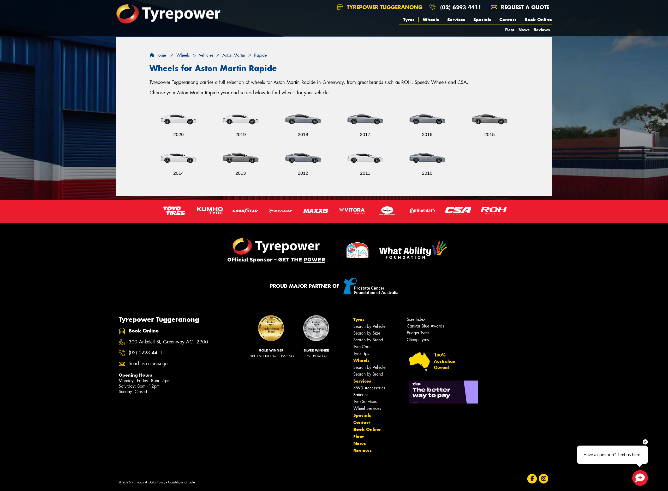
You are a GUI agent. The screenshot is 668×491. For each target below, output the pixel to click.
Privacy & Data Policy (149, 482)
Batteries (360, 395)
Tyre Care (362, 346)
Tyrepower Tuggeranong (383, 7)
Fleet (509, 29)
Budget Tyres (418, 333)
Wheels (431, 19)
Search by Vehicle (369, 326)
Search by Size (366, 333)
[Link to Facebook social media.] (532, 478)
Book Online (538, 19)
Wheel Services (367, 408)
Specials (482, 19)
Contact (507, 19)
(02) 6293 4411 (460, 7)
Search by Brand (368, 340)
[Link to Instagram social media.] (543, 478)
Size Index (416, 319)
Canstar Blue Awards (425, 326)
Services (456, 19)
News (523, 29)
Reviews (542, 29)
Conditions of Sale (181, 482)
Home (160, 55)
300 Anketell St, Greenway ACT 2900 (168, 342)
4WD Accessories (369, 388)
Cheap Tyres (418, 339)
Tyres (408, 19)
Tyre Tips (361, 353)
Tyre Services (365, 401)
